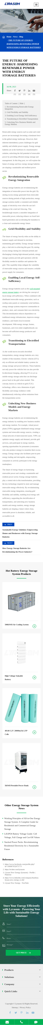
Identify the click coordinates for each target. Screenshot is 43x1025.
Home (9, 37)
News (15, 37)
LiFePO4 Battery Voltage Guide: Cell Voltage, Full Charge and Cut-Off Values (22, 836)
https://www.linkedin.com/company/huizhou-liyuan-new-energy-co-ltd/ (22, 879)
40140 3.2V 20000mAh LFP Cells (16, 732)
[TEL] (21, 1022)
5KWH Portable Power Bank (17, 786)
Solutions (9, 977)
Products (9, 970)
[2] (20, 94)
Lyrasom (18, 1004)
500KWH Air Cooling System (17, 625)
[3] (24, 94)
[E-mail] (7, 1022)
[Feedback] (36, 1022)
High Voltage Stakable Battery (14, 677)
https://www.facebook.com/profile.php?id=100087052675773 (20, 865)
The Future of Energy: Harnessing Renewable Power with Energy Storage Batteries (24, 43)
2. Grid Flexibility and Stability (16, 112)
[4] (29, 94)
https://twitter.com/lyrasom (15, 869)
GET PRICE (21, 953)
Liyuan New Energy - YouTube (17, 883)
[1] (15, 94)
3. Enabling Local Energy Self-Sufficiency (21, 116)
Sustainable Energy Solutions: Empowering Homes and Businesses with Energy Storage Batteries (20, 533)
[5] (34, 94)
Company (9, 984)
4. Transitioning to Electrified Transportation (21, 119)
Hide (21, 103)
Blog (21, 37)
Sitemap (15, 1007)
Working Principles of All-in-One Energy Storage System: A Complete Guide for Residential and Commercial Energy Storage (22, 823)
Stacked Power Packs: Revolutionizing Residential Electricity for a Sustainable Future (21, 845)
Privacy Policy (25, 1007)
